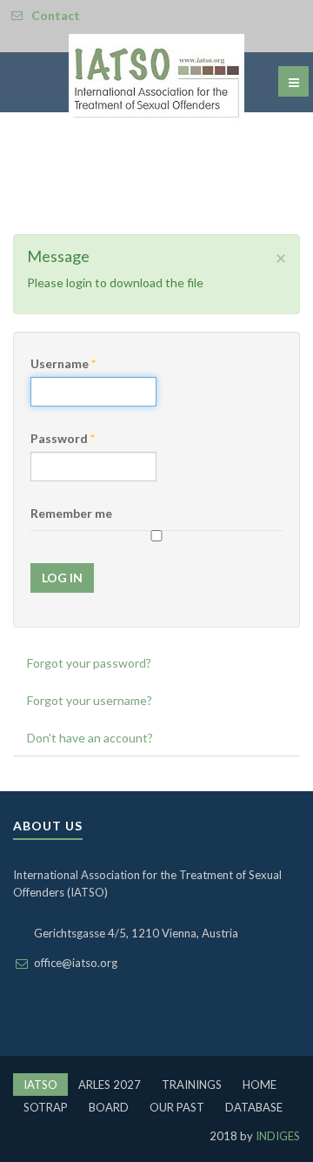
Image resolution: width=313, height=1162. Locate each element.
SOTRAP (45, 1107)
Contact (55, 15)
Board (109, 1107)
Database (254, 1107)
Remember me (71, 513)
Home (259, 1084)
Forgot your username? (89, 700)
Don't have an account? (90, 737)
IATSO (40, 1084)
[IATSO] (156, 79)
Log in (62, 577)
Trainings (192, 1084)
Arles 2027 (109, 1084)
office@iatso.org (75, 963)
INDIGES (276, 1136)
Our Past (177, 1107)
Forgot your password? (89, 662)
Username (63, 363)
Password (62, 438)
